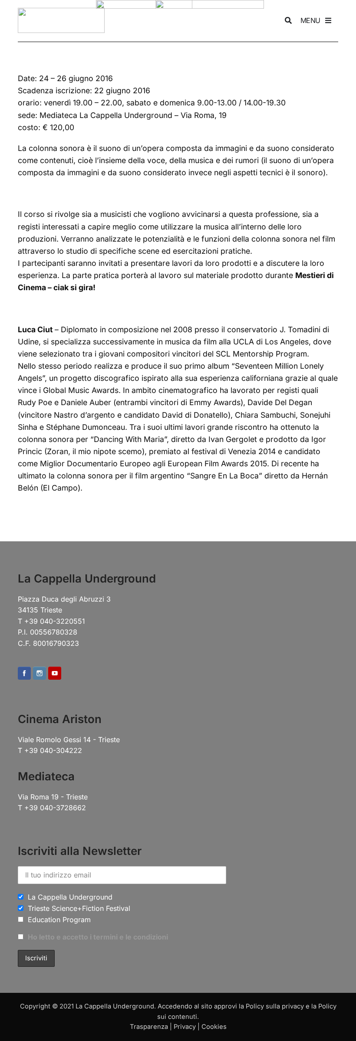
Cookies (214, 1027)
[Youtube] (54, 673)
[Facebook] (24, 673)
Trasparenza (149, 1027)
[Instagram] (39, 673)
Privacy (185, 1027)
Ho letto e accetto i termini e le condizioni (98, 937)
